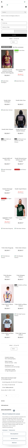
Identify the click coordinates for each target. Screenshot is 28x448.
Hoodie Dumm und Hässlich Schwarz (20, 130)
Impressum (5, 430)
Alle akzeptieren (14, 433)
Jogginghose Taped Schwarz (7, 218)
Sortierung (4, 23)
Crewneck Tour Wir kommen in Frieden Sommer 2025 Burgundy (7, 71)
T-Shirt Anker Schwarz (20, 248)
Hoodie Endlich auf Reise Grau (7, 159)
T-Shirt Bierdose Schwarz (7, 276)
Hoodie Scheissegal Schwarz (7, 189)
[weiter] (18, 42)
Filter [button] (14, 35)
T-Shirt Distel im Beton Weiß (7, 305)
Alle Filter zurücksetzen (18, 47)
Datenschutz (12, 430)
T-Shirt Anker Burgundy (7, 248)
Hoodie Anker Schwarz (7, 129)
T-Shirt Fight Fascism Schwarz (20, 334)
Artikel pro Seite (5, 27)
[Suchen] (25, 12)
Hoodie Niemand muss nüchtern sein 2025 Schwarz (20, 160)
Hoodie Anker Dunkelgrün (7, 101)
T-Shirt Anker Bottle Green (21, 218)
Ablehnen (14, 442)
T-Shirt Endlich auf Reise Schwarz (21, 305)
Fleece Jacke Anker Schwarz (20, 70)
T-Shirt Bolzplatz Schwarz (21, 276)
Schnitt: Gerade (6, 46)
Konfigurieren (14, 438)
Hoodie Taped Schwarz (20, 189)
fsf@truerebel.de (9, 387)
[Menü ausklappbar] (2, 7)
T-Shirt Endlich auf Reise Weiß (7, 334)
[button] (25, 1)
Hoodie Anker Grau (21, 100)
